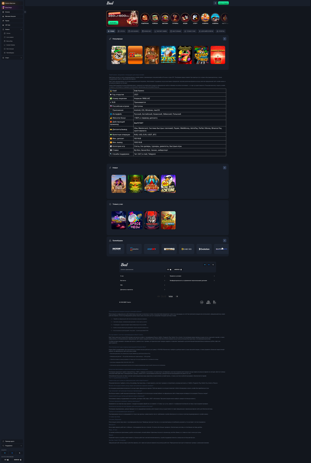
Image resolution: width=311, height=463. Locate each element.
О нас (122, 276)
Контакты (123, 280)
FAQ (121, 285)
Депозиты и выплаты (126, 289)
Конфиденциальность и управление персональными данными (188, 280)
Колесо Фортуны (10, 3)
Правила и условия (175, 276)
